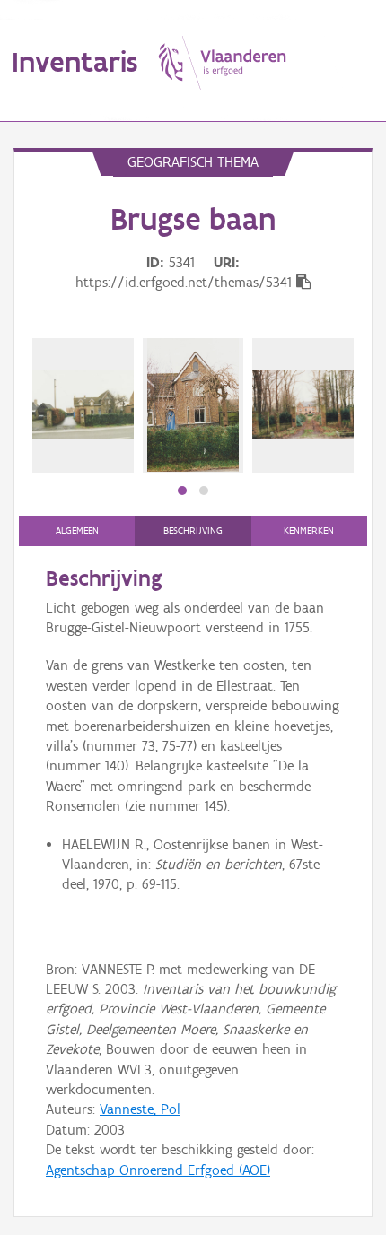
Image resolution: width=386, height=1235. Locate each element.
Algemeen (77, 530)
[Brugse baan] (83, 404)
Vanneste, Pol (140, 1109)
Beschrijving (193, 530)
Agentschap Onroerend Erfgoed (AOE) (158, 1169)
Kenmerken (309, 530)
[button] (182, 491)
